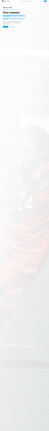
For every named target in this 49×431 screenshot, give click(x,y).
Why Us (29, 1)
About (32, 1)
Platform (21, 1)
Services (25, 1)
